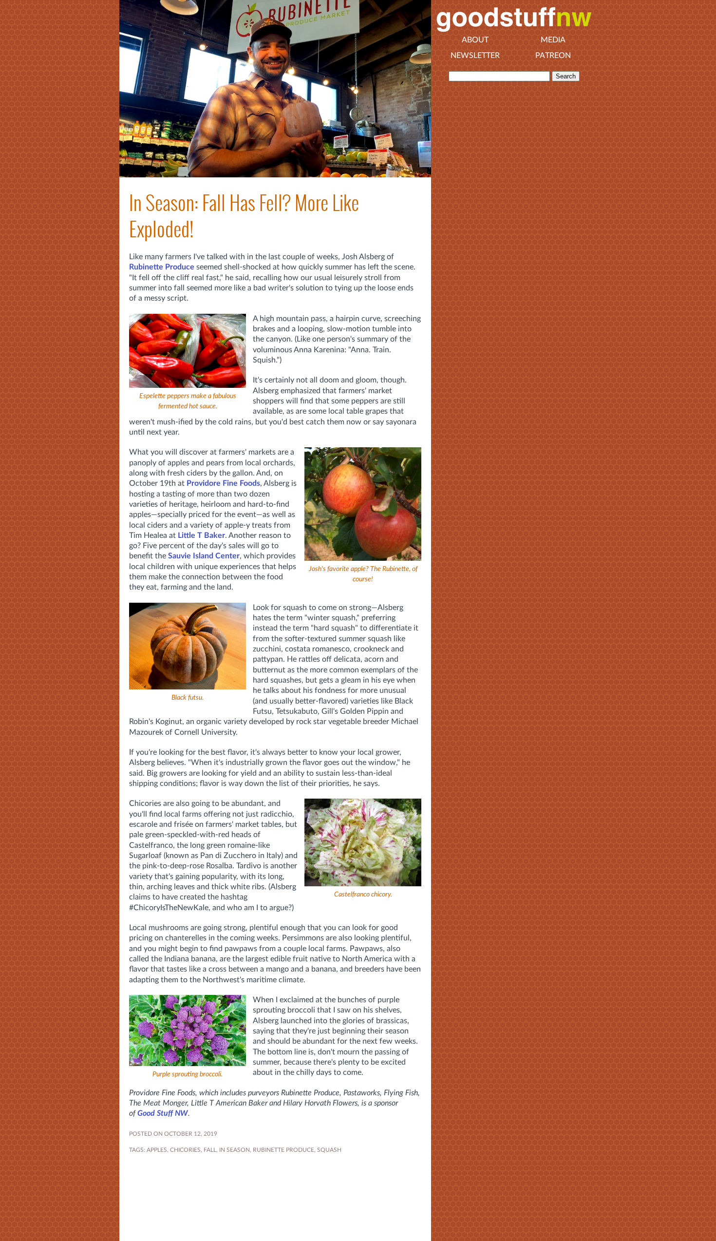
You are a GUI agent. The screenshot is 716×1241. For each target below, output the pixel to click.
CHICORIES (185, 1150)
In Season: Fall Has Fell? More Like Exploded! (244, 216)
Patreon (553, 55)
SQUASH (329, 1150)
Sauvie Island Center (204, 556)
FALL (210, 1150)
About (475, 40)
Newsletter (475, 55)
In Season (234, 1150)
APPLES (157, 1150)
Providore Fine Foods (223, 483)
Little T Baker (201, 535)
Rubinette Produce (161, 267)
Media (553, 40)
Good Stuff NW (162, 1113)
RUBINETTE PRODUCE (283, 1150)
